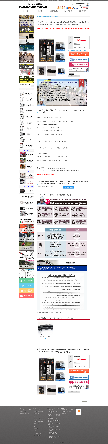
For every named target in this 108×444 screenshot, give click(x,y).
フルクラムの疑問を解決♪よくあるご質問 (54, 412)
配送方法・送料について (25, 413)
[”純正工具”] (26, 196)
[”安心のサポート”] (26, 50)
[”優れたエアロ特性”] (26, 105)
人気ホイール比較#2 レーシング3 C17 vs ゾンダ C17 (54, 437)
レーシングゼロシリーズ (39, 409)
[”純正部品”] (26, 191)
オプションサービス (38, 435)
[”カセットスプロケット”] (26, 202)
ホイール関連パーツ (47, 16)
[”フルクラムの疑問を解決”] (26, 74)
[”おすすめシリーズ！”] (26, 128)
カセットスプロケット (38, 431)
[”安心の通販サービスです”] (26, 26)
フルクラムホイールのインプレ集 (54, 424)
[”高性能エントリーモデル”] (26, 116)
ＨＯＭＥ (39, 16)
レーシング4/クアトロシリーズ (40, 416)
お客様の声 (50, 409)
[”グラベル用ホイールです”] (26, 166)
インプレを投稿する (68, 187)
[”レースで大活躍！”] (26, 145)
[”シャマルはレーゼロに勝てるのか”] (26, 268)
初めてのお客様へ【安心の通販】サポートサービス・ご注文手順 (54, 416)
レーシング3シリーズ (38, 411)
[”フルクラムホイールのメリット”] (26, 241)
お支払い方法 (23, 411)
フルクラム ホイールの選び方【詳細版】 (54, 430)
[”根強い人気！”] (26, 99)
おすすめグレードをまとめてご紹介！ (54, 427)
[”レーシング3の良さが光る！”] (26, 277)
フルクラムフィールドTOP (25, 409)
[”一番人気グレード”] (26, 93)
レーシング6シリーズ (38, 419)
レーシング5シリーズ (38, 418)
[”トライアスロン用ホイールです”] (26, 160)
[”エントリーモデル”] (26, 122)
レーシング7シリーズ (38, 421)
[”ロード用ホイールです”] (26, 155)
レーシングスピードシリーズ (40, 425)
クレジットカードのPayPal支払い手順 (54, 421)
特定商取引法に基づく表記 (67, 409)
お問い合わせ (65, 413)
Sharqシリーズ (37, 426)
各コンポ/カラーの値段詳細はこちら (77, 50)
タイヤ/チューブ (58, 16)
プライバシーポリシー (66, 411)
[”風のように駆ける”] (26, 140)
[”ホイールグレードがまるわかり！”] (26, 259)
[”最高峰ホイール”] (26, 134)
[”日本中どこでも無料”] (26, 38)
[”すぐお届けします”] (26, 83)
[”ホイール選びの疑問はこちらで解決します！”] (26, 232)
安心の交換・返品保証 (52, 418)
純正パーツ (36, 430)
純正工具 (36, 428)
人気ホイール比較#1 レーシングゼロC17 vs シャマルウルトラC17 (54, 433)
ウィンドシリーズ (37, 413)
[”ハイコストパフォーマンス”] (26, 111)
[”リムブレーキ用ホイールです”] (26, 181)
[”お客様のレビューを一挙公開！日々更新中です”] (26, 250)
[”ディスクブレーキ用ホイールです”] (26, 176)
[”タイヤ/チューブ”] (26, 208)
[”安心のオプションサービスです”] (26, 214)
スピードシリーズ (37, 423)
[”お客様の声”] (26, 62)
